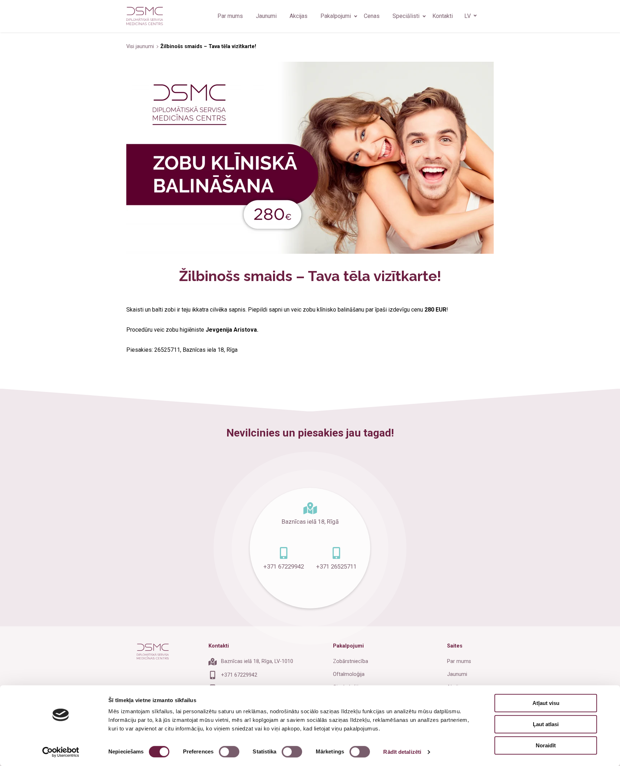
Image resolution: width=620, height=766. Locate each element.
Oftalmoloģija (349, 674)
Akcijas (298, 16)
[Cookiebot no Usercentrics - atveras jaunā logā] (60, 752)
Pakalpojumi (335, 16)
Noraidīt (546, 745)
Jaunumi (266, 16)
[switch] (229, 751)
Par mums (230, 16)
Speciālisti (406, 16)
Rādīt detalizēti (402, 752)
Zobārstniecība (350, 661)
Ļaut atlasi (546, 724)
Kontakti (442, 16)
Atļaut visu (545, 703)
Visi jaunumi (140, 46)
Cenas (372, 16)
